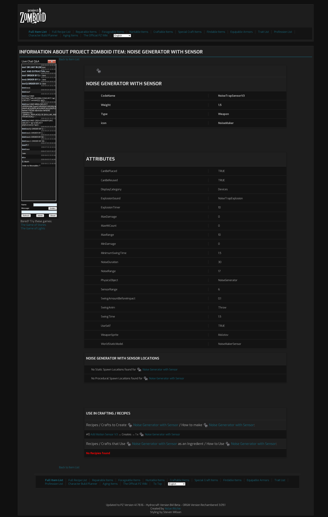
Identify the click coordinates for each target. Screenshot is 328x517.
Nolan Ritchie (173, 508)
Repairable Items (86, 32)
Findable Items (216, 32)
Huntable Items (138, 32)
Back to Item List (69, 59)
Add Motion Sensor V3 (104, 434)
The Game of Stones (33, 225)
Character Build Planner (43, 35)
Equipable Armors (241, 32)
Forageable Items (113, 32)
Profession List (283, 32)
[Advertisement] (250, 14)
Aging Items (70, 35)
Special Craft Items (190, 32)
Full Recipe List (61, 32)
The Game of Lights (33, 228)
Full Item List (38, 32)
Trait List (263, 32)
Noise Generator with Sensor (160, 369)
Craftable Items (163, 32)
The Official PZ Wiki (95, 35)
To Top (157, 484)
